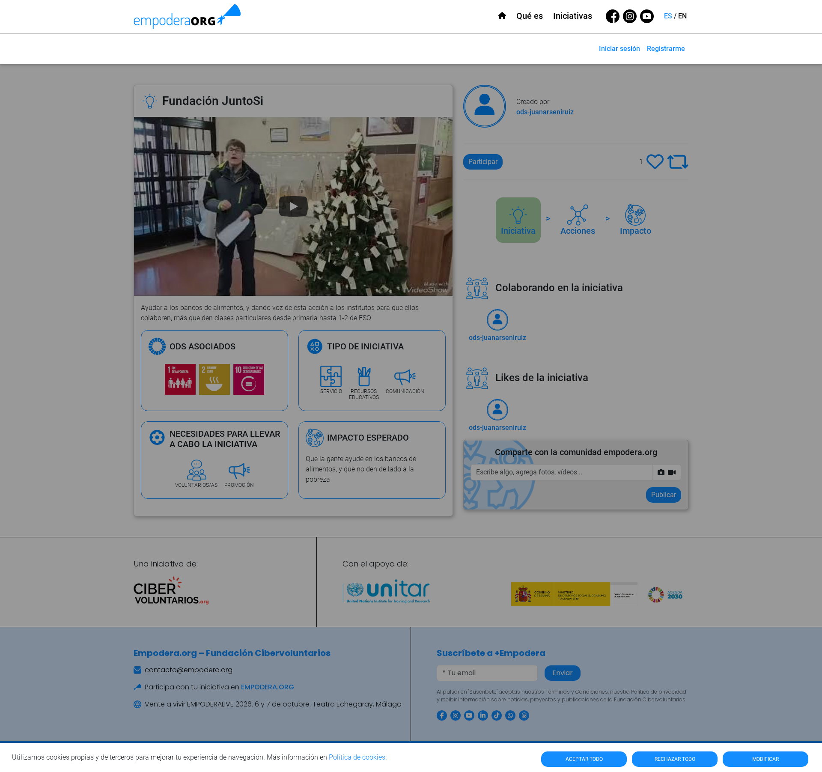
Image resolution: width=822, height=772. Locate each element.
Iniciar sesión (619, 49)
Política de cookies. (358, 757)
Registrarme (666, 49)
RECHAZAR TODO (675, 759)
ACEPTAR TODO (584, 759)
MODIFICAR (765, 759)
